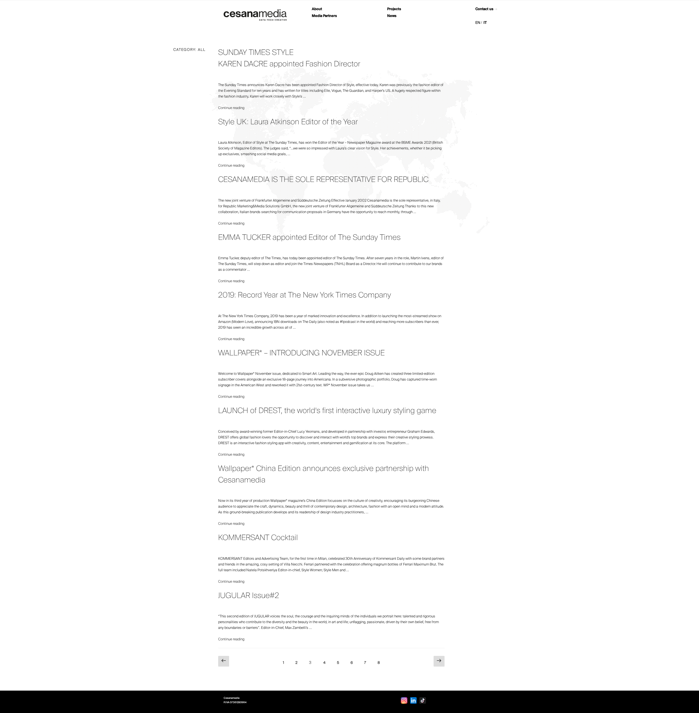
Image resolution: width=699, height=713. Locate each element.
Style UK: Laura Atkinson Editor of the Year (288, 122)
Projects (394, 9)
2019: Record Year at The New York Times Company (304, 295)
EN (477, 23)
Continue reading (231, 108)
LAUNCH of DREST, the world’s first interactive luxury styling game (327, 411)
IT (485, 23)
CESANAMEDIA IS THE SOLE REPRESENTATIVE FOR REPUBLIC (323, 180)
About (317, 9)
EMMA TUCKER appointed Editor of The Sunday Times (309, 238)
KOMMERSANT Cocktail (258, 538)
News (391, 16)
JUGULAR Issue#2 (248, 596)
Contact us (484, 9)
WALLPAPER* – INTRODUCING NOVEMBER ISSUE (301, 353)
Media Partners (324, 16)
